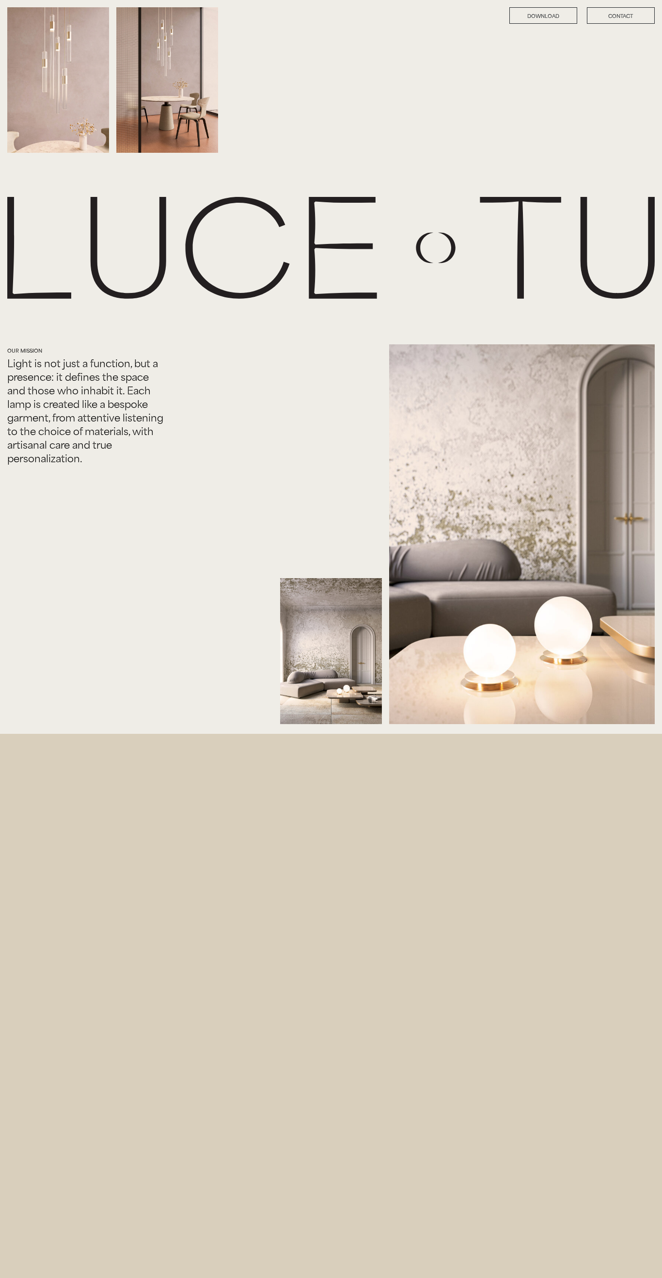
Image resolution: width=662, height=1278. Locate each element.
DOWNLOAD (543, 15)
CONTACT (620, 15)
